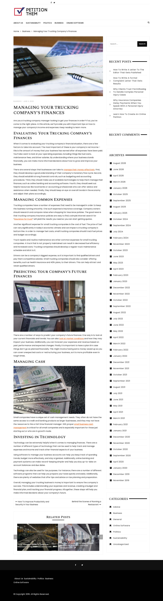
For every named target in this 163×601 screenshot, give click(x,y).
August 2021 (119, 387)
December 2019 (121, 474)
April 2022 (118, 337)
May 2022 (118, 331)
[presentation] (15, 537)
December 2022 (121, 287)
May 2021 (118, 405)
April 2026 (118, 175)
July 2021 (117, 393)
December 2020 (121, 436)
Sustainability (33, 23)
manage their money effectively (79, 169)
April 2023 (118, 269)
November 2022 (121, 293)
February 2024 (121, 237)
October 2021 (120, 374)
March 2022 (119, 343)
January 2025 (120, 213)
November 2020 (121, 443)
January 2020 (120, 468)
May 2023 (118, 262)
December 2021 (121, 362)
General (117, 519)
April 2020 (118, 461)
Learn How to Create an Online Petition (129, 115)
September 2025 (122, 200)
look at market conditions (71, 338)
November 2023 (121, 244)
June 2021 (118, 399)
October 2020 (120, 449)
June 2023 (118, 256)
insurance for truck (23, 219)
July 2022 (118, 318)
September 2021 (121, 380)
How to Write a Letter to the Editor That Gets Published (128, 71)
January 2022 (120, 356)
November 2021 (121, 368)
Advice (116, 507)
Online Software (75, 23)
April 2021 (118, 412)
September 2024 (122, 225)
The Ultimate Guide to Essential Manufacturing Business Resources (35, 545)
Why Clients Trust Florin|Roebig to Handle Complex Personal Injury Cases (129, 92)
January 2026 (120, 188)
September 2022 (122, 306)
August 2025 (119, 206)
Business (59, 23)
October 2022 (120, 300)
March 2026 (119, 181)
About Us (18, 23)
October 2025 (120, 194)
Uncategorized (121, 544)
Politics (47, 23)
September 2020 (122, 455)
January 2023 (120, 281)
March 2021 (119, 418)
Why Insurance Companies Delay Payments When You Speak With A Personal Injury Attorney (128, 104)
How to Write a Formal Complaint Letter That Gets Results (127, 81)
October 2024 (120, 219)
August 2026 (119, 163)
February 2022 (120, 349)
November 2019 (121, 480)
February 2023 (120, 275)
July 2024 (118, 231)
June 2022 (118, 325)
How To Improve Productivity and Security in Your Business (32, 503)
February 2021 (120, 424)
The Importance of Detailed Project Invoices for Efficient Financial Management (77, 545)
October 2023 (120, 250)
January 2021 (120, 430)
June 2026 (118, 169)
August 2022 (119, 312)
